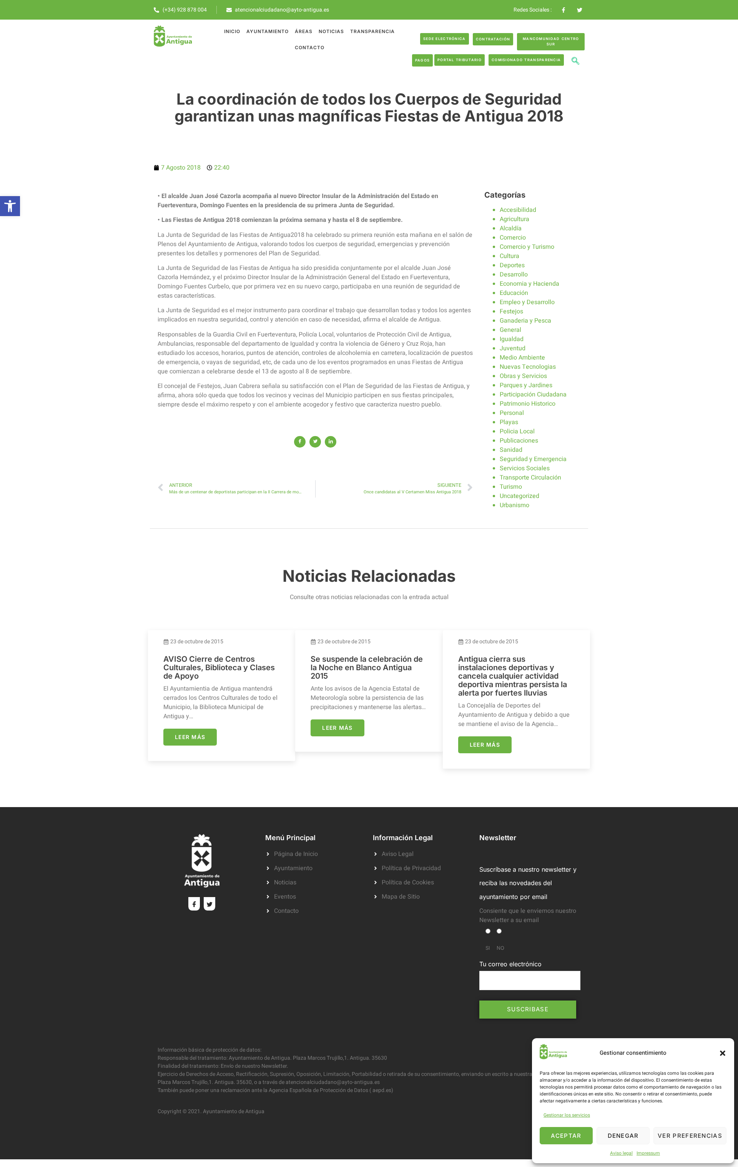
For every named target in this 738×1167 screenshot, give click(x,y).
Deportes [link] (512, 265)
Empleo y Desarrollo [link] (527, 302)
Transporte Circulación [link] (530, 477)
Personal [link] (512, 413)
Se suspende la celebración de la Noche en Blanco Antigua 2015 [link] (367, 667)
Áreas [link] (303, 31)
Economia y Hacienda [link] (529, 283)
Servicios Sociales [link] (525, 468)
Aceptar (566, 1135)
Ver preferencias (690, 1135)
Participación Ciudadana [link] (533, 394)
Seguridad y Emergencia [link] (533, 459)
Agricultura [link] (514, 219)
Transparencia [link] (372, 31)
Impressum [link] (648, 1153)
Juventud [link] (512, 348)
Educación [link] (514, 293)
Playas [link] (509, 422)
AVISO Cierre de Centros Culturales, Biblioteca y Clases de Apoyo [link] (219, 667)
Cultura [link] (509, 256)
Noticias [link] (331, 31)
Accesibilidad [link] (518, 210)
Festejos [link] (511, 311)
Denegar (623, 1135)
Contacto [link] (309, 47)
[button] (722, 1053)
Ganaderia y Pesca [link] (525, 320)
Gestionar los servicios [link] (567, 1115)
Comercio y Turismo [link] (527, 246)
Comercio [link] (513, 237)
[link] (10, 206)
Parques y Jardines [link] (526, 385)
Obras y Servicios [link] (523, 376)
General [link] (510, 330)
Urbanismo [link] (514, 505)
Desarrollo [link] (514, 274)
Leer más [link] (190, 737)
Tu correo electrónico (510, 964)
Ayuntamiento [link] (267, 31)
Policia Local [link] (517, 431)
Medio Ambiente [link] (522, 357)
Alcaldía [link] (511, 228)
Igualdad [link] (512, 339)
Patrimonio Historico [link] (527, 403)
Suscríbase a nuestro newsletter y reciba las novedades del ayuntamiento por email (528, 883)
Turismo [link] (511, 486)
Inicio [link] (232, 31)
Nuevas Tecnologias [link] (528, 366)
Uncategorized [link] (519, 496)
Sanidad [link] (511, 449)
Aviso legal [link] (621, 1153)
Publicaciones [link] (519, 440)
